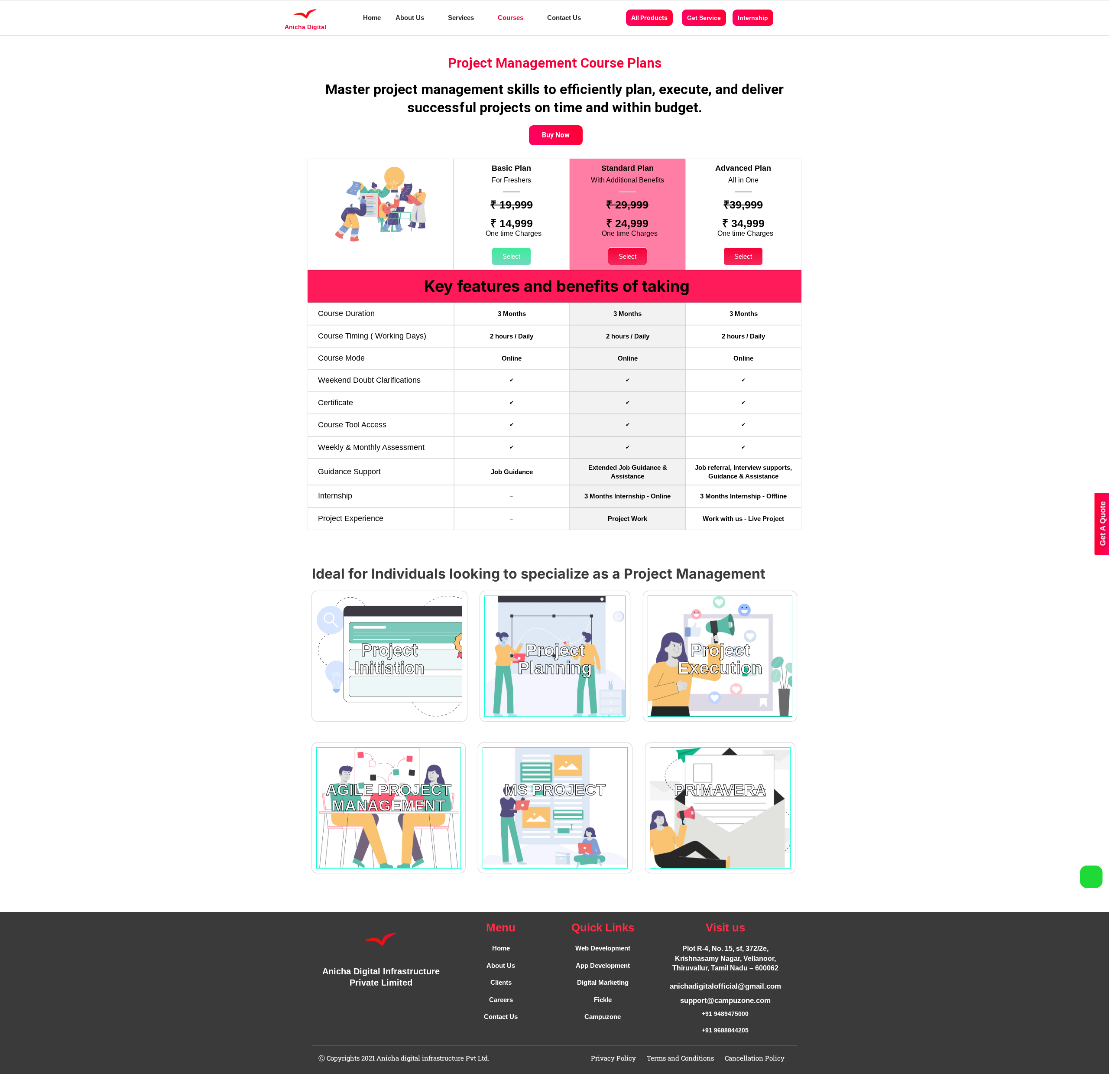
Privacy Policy (613, 1058)
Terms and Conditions (680, 1058)
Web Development (602, 948)
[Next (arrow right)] (1094, 537)
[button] (414, 17)
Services (461, 17)
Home (372, 17)
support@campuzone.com (725, 1000)
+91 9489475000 (725, 1013)
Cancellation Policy (755, 1058)
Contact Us (564, 17)
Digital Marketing (603, 982)
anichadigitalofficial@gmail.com (725, 986)
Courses (510, 17)
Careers (501, 999)
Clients (501, 982)
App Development (603, 965)
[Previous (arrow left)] (15, 537)
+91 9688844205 (725, 1030)
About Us (410, 17)
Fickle (603, 999)
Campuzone (602, 1016)
